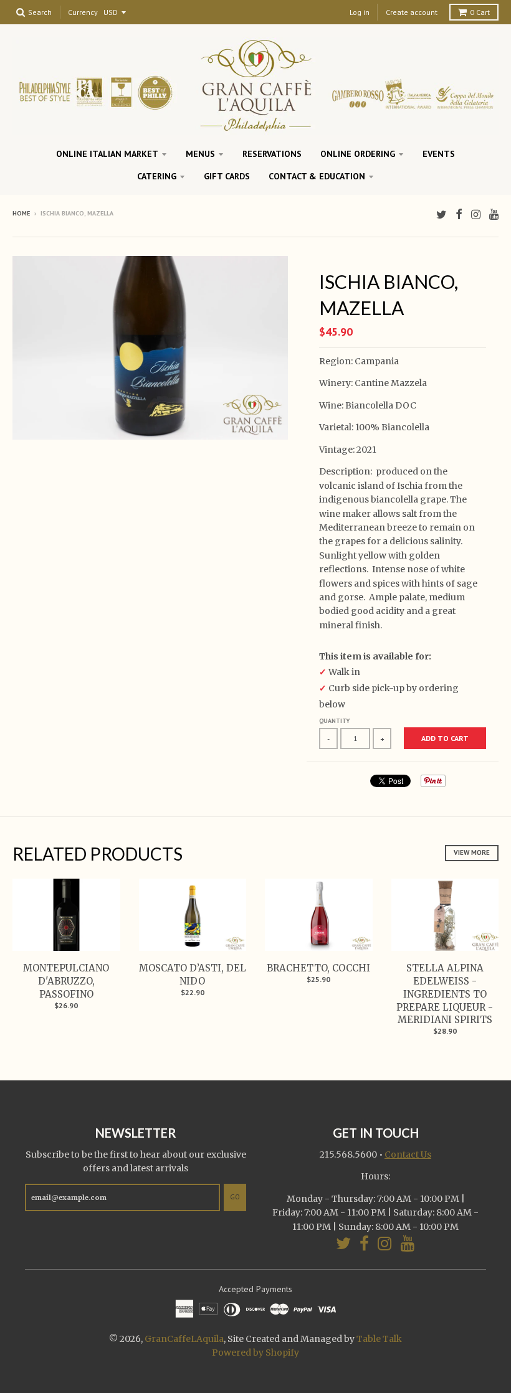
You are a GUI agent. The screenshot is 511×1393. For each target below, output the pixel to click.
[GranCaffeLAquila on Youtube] (494, 214)
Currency (83, 12)
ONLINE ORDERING (357, 153)
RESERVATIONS (272, 153)
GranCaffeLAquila (184, 1338)
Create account (411, 12)
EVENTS (439, 153)
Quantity (334, 721)
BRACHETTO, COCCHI (318, 968)
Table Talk (379, 1338)
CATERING (156, 176)
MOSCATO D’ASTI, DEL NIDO (192, 974)
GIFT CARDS (227, 176)
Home (21, 213)
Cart (480, 12)
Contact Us (407, 1154)
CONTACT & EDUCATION (317, 176)
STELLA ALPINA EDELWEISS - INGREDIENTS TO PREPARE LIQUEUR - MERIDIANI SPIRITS (444, 994)
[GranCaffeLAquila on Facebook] (459, 214)
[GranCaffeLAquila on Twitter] (441, 214)
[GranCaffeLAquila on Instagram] (475, 214)
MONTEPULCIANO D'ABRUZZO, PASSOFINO (66, 981)
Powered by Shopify (255, 1352)
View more (472, 852)
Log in (360, 12)
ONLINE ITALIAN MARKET (107, 153)
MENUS (200, 153)
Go (235, 1196)
